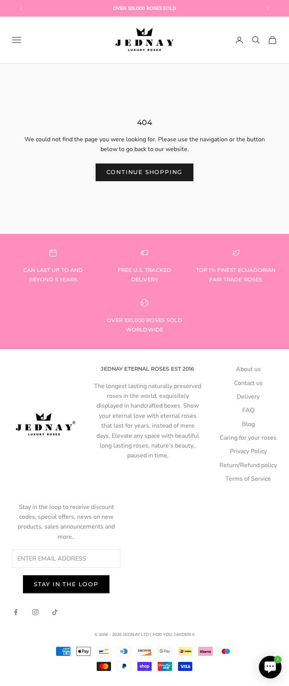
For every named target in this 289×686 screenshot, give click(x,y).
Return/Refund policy (248, 465)
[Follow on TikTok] (55, 612)
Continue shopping (144, 172)
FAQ (248, 410)
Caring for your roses (248, 438)
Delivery (248, 397)
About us (248, 369)
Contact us (248, 383)
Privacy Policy (248, 451)
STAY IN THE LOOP (66, 584)
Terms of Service (248, 479)
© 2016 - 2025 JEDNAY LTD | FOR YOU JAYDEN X (144, 634)
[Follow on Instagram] (35, 612)
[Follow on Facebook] (16, 612)
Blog (248, 424)
